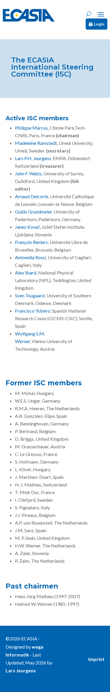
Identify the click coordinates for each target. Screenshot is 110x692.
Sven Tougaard (30, 295)
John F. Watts (28, 173)
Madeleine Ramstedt (36, 143)
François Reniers (31, 242)
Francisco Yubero (32, 310)
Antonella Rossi (30, 257)
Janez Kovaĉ (27, 227)
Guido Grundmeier (33, 211)
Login (99, 23)
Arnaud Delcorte (31, 196)
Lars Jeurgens (21, 670)
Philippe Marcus (31, 127)
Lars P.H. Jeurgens (33, 158)
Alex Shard (25, 272)
